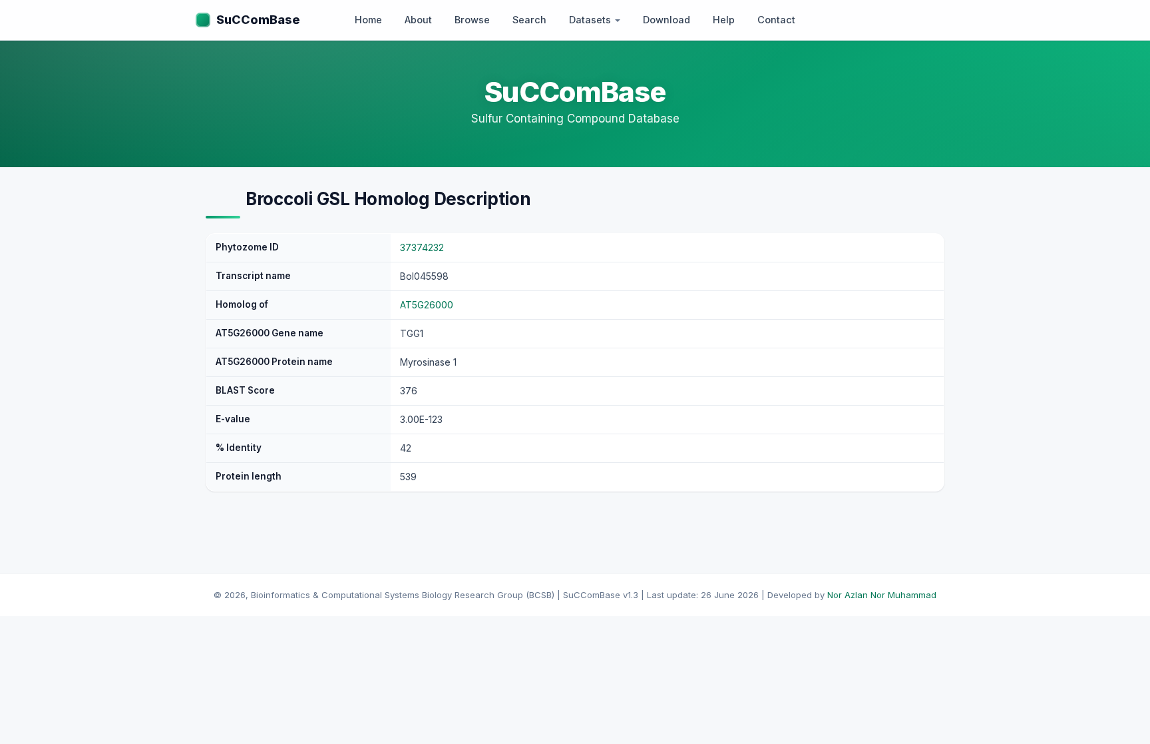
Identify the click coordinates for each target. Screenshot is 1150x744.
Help (724, 19)
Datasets (591, 19)
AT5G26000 (426, 304)
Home (368, 19)
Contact (776, 19)
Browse (472, 19)
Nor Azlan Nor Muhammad (881, 594)
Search (529, 19)
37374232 (422, 247)
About (418, 19)
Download (666, 19)
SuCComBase (258, 20)
